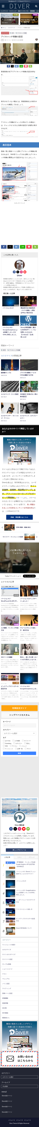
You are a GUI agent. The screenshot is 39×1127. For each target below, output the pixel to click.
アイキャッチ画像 (22, 33)
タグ (4, 737)
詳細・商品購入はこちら (19, 517)
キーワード (7, 721)
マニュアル (6, 978)
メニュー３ (27, 1120)
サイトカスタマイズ (8, 954)
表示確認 (5, 1013)
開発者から (6, 1017)
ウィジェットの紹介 (8, 944)
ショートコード (7, 969)
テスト (4, 974)
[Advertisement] (19, 223)
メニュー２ (19, 1120)
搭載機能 (5, 998)
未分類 (4, 1008)
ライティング (6, 988)
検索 (19, 753)
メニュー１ (11, 1120)
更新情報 (5, 1003)
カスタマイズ (5, 33)
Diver (19, 275)
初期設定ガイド (19, 708)
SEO (13, 33)
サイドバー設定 (7, 959)
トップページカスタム (19, 715)
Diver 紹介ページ (7, 1095)
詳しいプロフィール (19, 850)
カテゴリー (7, 729)
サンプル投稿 (6, 964)
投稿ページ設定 (7, 993)
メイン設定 (6, 983)
